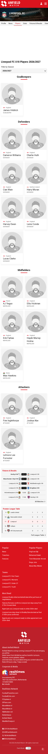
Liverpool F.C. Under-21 (10, 583)
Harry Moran (33, 189)
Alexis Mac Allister (35, 566)
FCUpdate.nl (6, 699)
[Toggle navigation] (45, 3)
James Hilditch (10, 110)
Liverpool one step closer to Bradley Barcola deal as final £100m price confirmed (22, 613)
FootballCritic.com (8, 696)
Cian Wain (8, 189)
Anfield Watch (7, 718)
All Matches (39, 501)
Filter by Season (7, 67)
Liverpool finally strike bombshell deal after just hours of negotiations (21, 598)
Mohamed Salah (35, 555)
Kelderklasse (6, 715)
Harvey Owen (9, 224)
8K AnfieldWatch (10, 739)
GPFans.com (6, 702)
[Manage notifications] (43, 749)
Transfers (5, 555)
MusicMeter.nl (7, 709)
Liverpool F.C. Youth (9, 587)
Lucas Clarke (9, 258)
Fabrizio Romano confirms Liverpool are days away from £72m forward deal (22, 604)
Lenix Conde (33, 224)
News (11, 23)
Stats (25, 23)
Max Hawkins (9, 375)
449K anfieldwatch (10, 732)
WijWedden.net (7, 712)
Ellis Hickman (33, 303)
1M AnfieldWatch (10, 735)
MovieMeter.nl (7, 705)
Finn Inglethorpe (11, 420)
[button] (41, 4)
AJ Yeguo (8, 303)
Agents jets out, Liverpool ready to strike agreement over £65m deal (22, 619)
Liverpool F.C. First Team (10, 576)
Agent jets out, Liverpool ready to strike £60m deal (20, 609)
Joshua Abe (32, 420)
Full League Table (37, 535)
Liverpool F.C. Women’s (10, 580)
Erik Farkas (8, 338)
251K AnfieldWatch (11, 729)
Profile (3, 23)
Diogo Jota (33, 562)
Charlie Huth (33, 155)
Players (17, 23)
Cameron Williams (12, 155)
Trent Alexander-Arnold (37, 559)
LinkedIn (7, 684)
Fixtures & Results (36, 23)
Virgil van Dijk (33, 552)
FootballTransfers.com (10, 693)
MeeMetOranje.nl (8, 721)
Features (5, 559)
